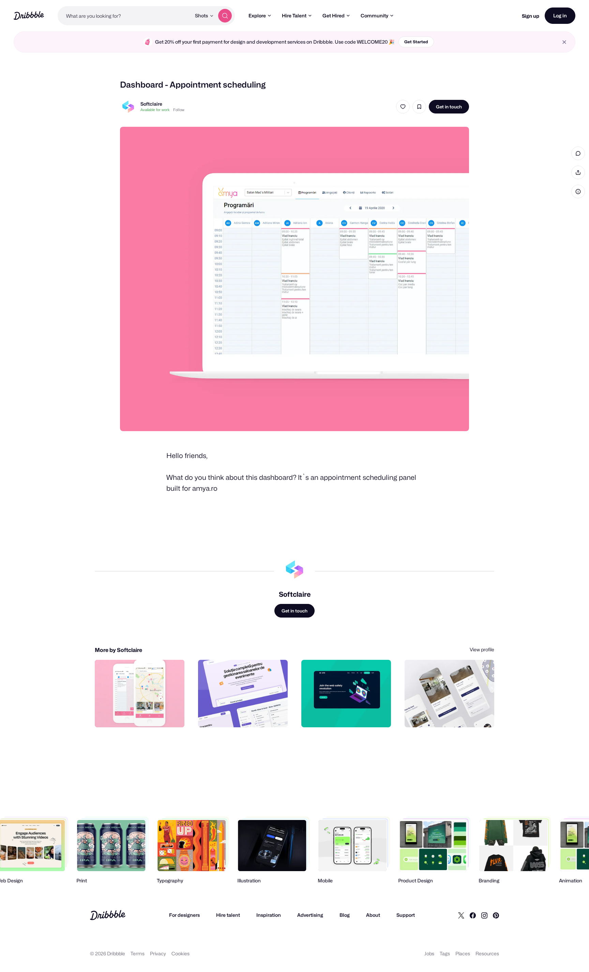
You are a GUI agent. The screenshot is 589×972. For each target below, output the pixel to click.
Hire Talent (294, 15)
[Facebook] (473, 915)
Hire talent (228, 915)
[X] (461, 915)
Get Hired (333, 15)
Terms (138, 953)
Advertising (310, 915)
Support (405, 915)
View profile (482, 649)
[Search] (225, 15)
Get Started (416, 41)
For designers (184, 915)
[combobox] (124, 15)
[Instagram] (484, 915)
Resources (487, 953)
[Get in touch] (144, 714)
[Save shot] (419, 106)
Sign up (530, 16)
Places (462, 953)
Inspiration (268, 915)
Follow (178, 109)
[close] (564, 42)
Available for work (155, 110)
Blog (344, 915)
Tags (445, 953)
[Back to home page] (29, 15)
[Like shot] (403, 106)
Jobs (429, 953)
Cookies (180, 953)
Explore (257, 15)
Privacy (158, 953)
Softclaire (151, 104)
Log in (560, 15)
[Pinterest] (496, 915)
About (373, 915)
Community (374, 15)
